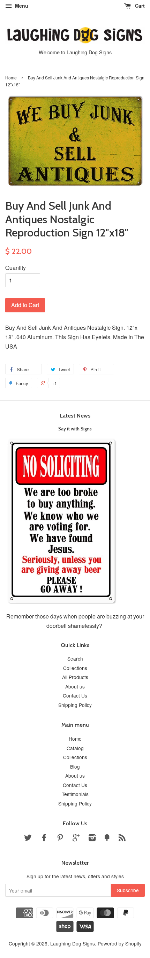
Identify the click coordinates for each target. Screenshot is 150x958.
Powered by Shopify (120, 943)
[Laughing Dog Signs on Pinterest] (60, 838)
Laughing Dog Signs (72, 943)
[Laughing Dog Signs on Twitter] (28, 838)
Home (11, 77)
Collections (75, 667)
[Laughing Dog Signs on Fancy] (107, 838)
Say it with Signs (75, 428)
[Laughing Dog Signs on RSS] (122, 838)
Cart (139, 5)
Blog (75, 766)
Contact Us (75, 695)
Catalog (75, 748)
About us (75, 686)
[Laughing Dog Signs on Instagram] (92, 838)
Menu (21, 5)
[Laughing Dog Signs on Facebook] (44, 838)
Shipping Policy (75, 704)
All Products (75, 676)
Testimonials (75, 793)
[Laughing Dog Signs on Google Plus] (76, 838)
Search (75, 658)
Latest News (75, 415)
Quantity (15, 268)
